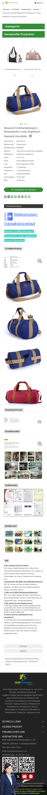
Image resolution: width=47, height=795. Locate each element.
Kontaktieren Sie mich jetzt (25, 190)
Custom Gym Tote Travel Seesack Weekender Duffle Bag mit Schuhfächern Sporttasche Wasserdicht (33, 69)
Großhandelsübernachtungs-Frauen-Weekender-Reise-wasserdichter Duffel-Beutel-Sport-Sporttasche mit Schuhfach (14, 69)
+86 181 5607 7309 (22, 755)
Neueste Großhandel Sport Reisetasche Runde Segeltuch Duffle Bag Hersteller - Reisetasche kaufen (22, 661)
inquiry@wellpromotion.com (17, 751)
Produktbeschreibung (13, 206)
